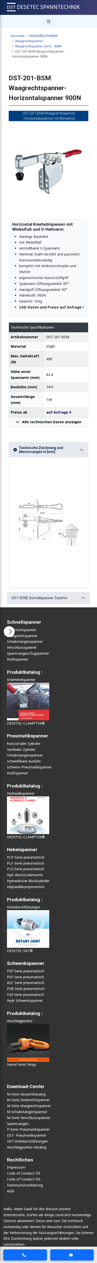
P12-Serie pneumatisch (25, 869)
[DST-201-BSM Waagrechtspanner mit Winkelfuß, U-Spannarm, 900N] (48, 169)
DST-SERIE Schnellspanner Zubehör (40, 598)
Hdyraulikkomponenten (26, 886)
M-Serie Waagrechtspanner (29, 1105)
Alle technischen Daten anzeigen (51, 422)
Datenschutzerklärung (25, 1185)
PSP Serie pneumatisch (25, 971)
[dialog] (48, 1233)
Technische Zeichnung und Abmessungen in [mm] (41, 450)
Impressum (16, 1167)
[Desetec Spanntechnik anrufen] (25, 1255)
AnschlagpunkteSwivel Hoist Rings (21, 1042)
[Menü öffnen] (9, 631)
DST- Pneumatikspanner (26, 1135)
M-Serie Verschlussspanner (28, 1117)
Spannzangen (18, 1123)
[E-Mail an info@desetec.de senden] (72, 1255)
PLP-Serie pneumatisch (26, 857)
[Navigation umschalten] (48, 21)
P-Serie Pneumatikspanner (28, 1129)
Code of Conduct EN (23, 1179)
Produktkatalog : (25, 1013)
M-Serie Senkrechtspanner (28, 1099)
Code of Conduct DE (23, 1173)
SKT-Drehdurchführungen (27, 1141)
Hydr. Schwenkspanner (25, 1000)
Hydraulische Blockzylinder (28, 880)
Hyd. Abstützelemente (25, 874)
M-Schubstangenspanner (27, 1111)
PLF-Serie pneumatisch (25, 863)
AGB (10, 1191)
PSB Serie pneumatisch (26, 988)
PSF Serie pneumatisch (25, 977)
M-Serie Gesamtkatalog (26, 1094)
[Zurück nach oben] (89, 1241)
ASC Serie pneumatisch (25, 982)
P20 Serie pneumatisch (25, 994)
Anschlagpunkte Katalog (26, 1147)
